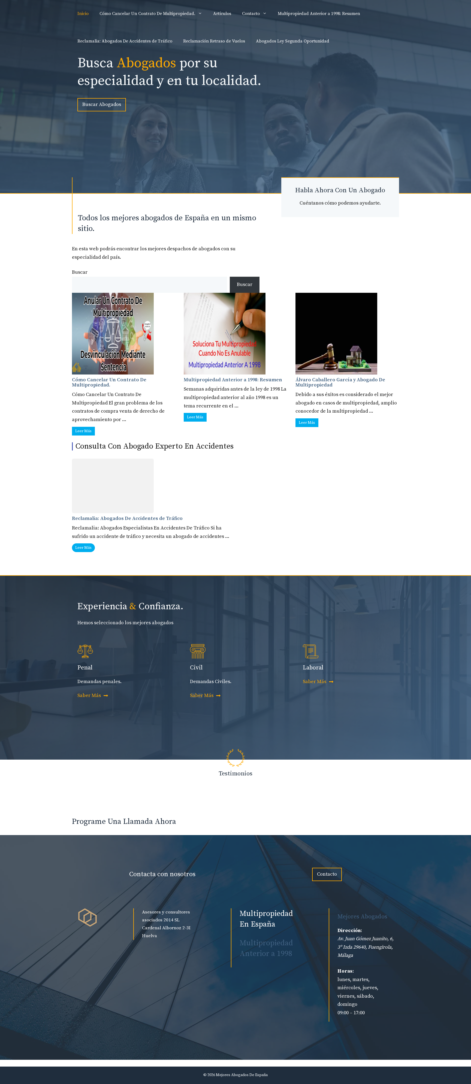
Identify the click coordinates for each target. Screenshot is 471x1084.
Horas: (345, 971)
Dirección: (349, 930)
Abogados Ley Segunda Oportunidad (292, 41)
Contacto (251, 13)
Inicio (83, 13)
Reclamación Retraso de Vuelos (214, 41)
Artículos (222, 13)
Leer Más (83, 431)
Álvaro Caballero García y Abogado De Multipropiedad (340, 382)
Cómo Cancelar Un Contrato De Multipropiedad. (147, 13)
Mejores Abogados (362, 916)
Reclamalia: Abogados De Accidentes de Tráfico (124, 41)
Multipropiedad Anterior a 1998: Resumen (319, 13)
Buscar (79, 272)
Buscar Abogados (101, 104)
